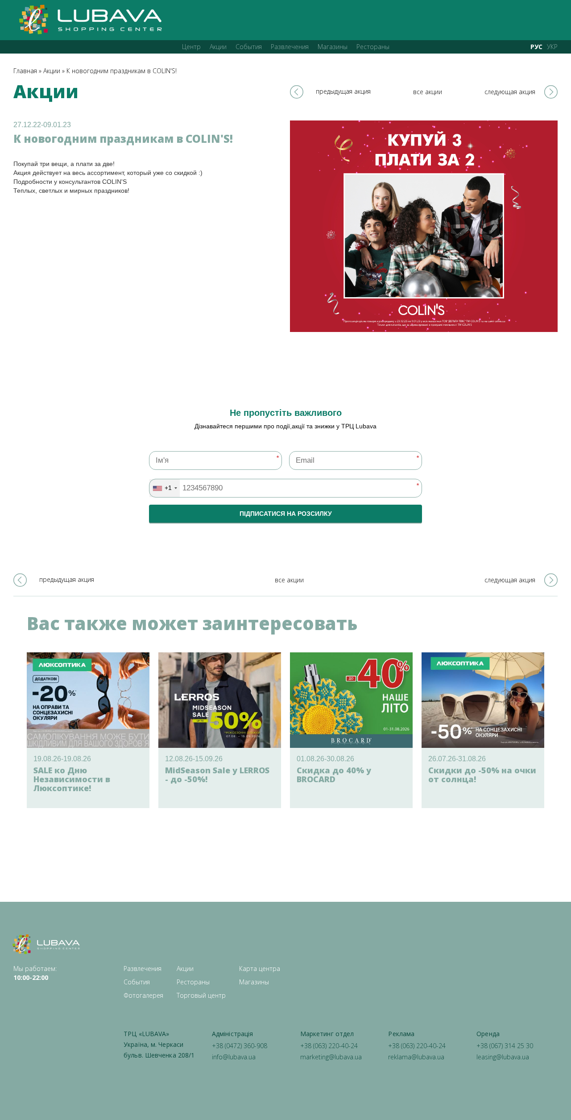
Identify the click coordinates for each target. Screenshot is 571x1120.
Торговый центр (201, 995)
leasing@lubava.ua (502, 1057)
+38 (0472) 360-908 (239, 1045)
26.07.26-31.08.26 (457, 759)
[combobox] (164, 488)
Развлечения (290, 46)
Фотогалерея (143, 995)
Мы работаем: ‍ (35, 973)
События (249, 46)
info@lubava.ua (234, 1057)
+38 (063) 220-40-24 (329, 1045)
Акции (218, 46)
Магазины (333, 46)
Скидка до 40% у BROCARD (334, 775)
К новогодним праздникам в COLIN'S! (121, 70)
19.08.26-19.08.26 (62, 759)
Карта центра (259, 968)
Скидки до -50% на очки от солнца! (482, 775)
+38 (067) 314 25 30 (504, 1045)
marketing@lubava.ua (331, 1057)
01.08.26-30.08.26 (325, 759)
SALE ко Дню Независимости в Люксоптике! (71, 779)
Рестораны (372, 46)
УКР (552, 46)
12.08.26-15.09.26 (194, 759)
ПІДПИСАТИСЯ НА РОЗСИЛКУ (286, 513)
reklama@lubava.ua (416, 1057)
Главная (25, 70)
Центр (191, 46)
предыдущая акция (343, 91)
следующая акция (509, 91)
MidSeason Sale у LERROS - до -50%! (217, 775)
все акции (427, 91)
